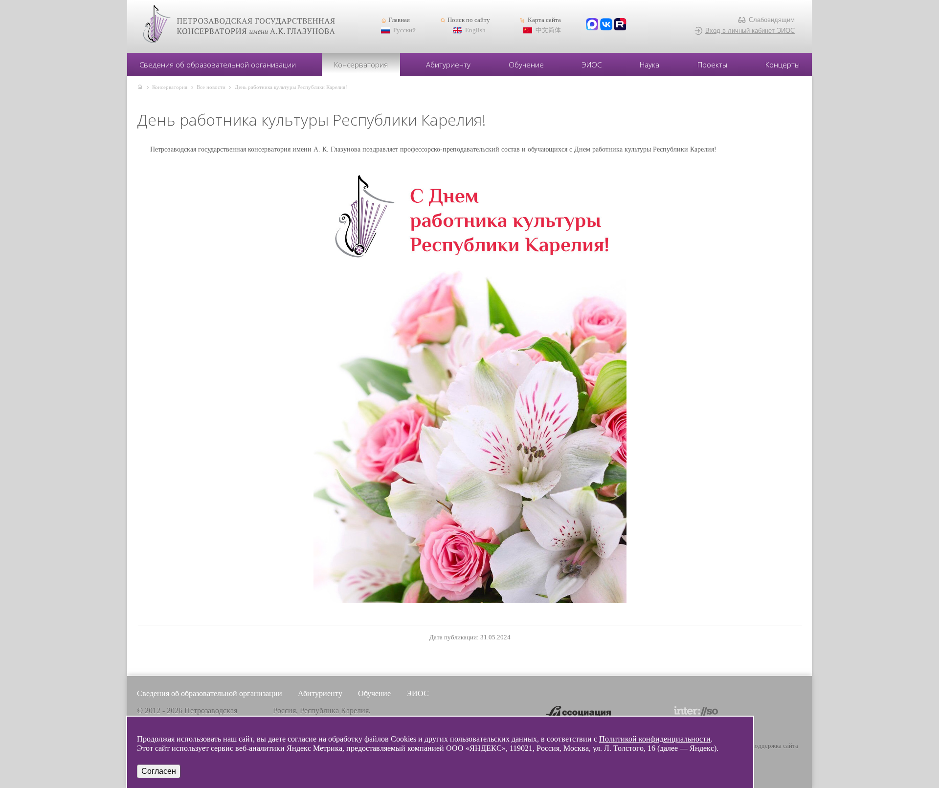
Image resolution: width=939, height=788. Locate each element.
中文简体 (548, 30)
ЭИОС (592, 64)
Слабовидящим (772, 19)
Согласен (158, 771)
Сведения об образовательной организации (217, 64)
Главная (399, 20)
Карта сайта (544, 20)
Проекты (712, 64)
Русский (404, 30)
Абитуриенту (448, 64)
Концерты (782, 64)
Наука (649, 64)
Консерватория (361, 64)
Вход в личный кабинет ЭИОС (750, 30)
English (475, 30)
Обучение (526, 64)
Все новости (211, 87)
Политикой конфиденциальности (655, 739)
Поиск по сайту (468, 20)
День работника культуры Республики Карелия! (291, 87)
